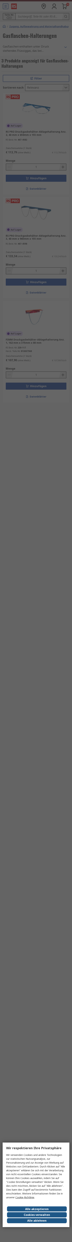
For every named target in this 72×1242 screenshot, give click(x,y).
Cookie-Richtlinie (24, 1197)
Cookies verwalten (37, 1215)
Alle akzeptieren (37, 1209)
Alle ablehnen (36, 1221)
